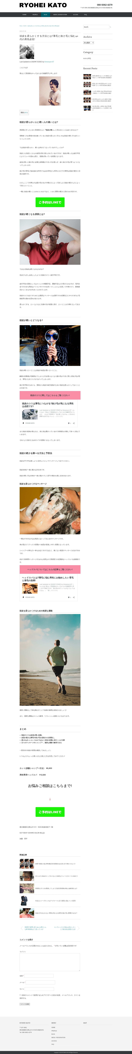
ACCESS (75, 15)
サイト (22, 989)
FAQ (85, 15)
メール (22, 982)
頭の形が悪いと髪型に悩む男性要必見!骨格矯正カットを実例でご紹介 (102, 108)
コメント (23, 951)
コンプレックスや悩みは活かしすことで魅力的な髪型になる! (65, 928)
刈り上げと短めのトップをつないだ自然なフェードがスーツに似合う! (56, 876)
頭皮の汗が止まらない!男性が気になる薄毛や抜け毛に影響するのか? (56, 913)
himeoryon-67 (49, 62)
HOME (24, 15)
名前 (22, 976)
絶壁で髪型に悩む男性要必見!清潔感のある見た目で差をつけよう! (55, 864)
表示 (26, 112)
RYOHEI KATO (65, 1052)
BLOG (45, 15)
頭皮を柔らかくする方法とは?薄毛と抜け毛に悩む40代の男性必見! (43, 25)
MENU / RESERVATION (60, 15)
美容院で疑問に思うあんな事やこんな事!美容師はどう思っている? (35, 928)
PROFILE (35, 15)
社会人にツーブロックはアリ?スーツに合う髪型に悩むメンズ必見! (55, 901)
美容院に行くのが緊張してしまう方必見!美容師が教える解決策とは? (56, 888)
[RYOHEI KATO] (43, 4)
